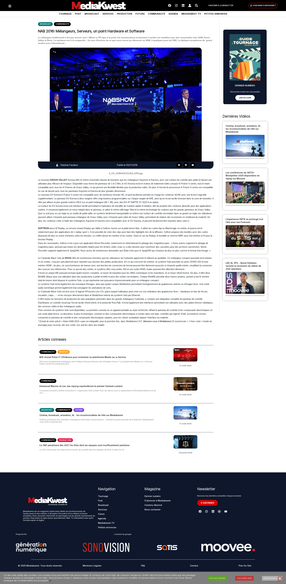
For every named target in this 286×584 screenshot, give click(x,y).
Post (78, 13)
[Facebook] (170, 5)
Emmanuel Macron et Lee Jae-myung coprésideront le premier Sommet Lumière (81, 386)
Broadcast (92, 13)
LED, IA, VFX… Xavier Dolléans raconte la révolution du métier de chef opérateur (243, 266)
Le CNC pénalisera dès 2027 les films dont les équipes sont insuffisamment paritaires (84, 445)
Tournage (65, 13)
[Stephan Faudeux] (57, 165)
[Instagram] (176, 5)
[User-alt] (190, 5)
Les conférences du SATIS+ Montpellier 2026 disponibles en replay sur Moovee (243, 175)
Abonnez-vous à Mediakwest (157, 321)
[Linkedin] (183, 5)
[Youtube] (226, 511)
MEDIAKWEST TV (191, 13)
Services (108, 13)
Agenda (173, 13)
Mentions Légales (92, 565)
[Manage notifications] (280, 578)
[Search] (196, 5)
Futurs (140, 13)
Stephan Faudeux (69, 165)
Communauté (156, 13)
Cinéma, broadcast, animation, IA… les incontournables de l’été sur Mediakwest (81, 415)
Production (124, 13)
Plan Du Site (245, 565)
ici (50, 580)
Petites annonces (215, 13)
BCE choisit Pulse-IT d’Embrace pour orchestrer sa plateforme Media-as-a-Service (82, 357)
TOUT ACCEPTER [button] (217, 578)
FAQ (143, 565)
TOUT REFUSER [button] (244, 578)
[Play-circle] (219, 511)
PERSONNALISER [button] (272, 578)
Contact (194, 565)
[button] (179, 165)
